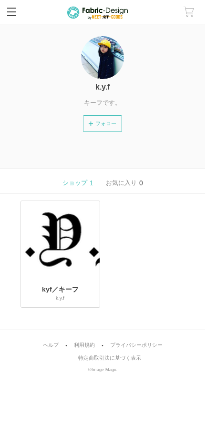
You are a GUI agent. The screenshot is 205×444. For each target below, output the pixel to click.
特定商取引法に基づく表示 (109, 358)
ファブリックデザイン (102, 12)
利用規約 (84, 345)
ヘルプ (51, 345)
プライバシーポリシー (136, 345)
